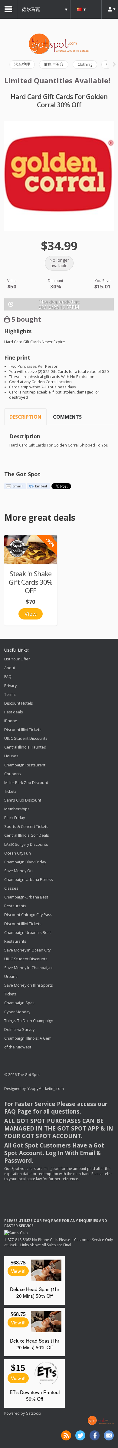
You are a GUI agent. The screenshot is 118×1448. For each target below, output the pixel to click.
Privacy (10, 685)
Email (17, 486)
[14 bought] (30, 549)
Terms (10, 694)
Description (25, 416)
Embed (41, 486)
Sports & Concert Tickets (26, 826)
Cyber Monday (17, 1012)
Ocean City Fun (17, 853)
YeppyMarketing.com (46, 1088)
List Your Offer (17, 659)
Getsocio (33, 1413)
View (31, 613)
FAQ (7, 676)
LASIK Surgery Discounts (26, 844)
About (9, 667)
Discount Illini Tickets (22, 729)
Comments (67, 416)
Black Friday (14, 817)
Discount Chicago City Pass (28, 915)
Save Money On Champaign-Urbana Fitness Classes (28, 879)
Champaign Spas (19, 1003)
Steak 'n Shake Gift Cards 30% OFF (30, 582)
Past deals (13, 712)
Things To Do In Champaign (28, 1020)
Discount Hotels (18, 703)
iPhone (10, 720)
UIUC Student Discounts (26, 738)
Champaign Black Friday (25, 862)
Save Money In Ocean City (27, 950)
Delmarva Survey (19, 1029)
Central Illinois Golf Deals (26, 835)
